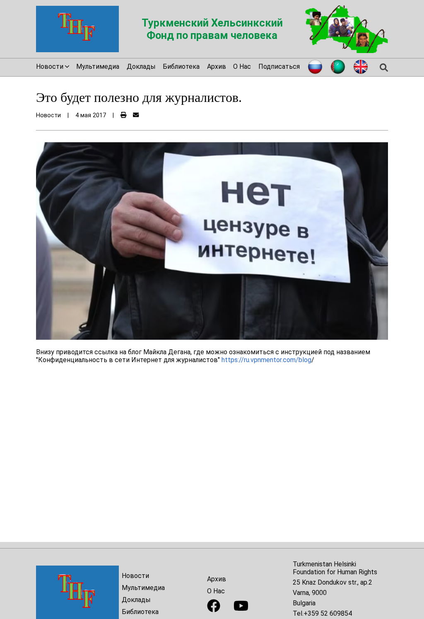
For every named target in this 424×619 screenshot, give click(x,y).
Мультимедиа (97, 66)
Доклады (141, 66)
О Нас (242, 66)
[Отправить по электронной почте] (136, 115)
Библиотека (181, 66)
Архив (216, 66)
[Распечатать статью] (123, 115)
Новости (135, 576)
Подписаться (279, 66)
